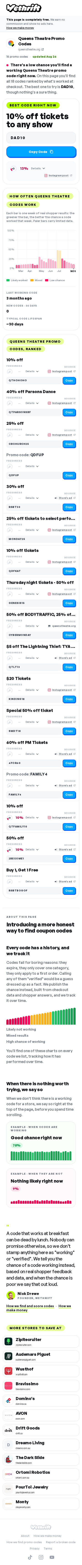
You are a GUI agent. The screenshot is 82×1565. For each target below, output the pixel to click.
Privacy (34, 1548)
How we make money (20, 28)
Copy (69, 380)
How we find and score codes (30, 1306)
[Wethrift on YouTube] (52, 1557)
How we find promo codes (24, 1542)
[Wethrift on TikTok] (30, 1557)
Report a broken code (60, 1542)
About (25, 1536)
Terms (48, 1548)
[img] (41, 251)
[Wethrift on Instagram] (41, 1557)
